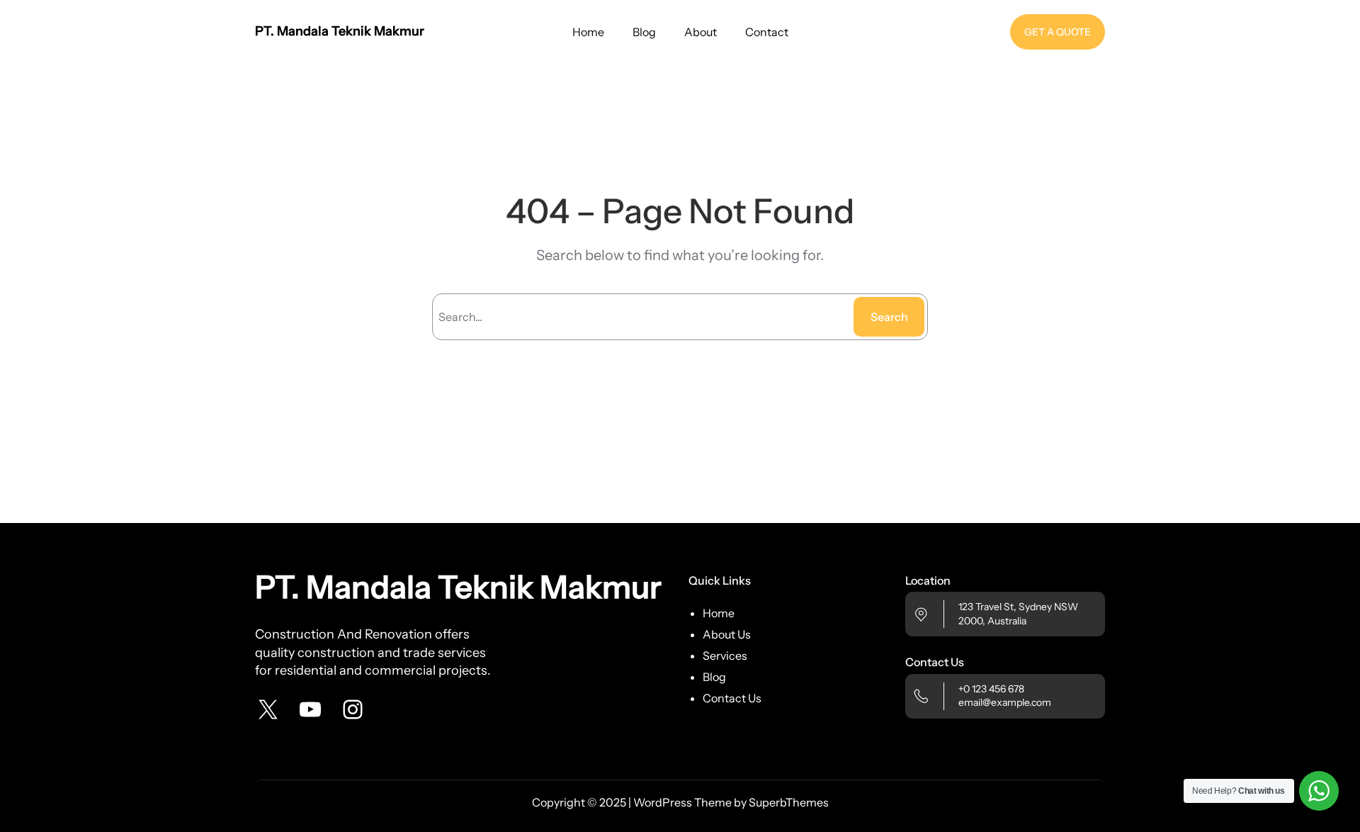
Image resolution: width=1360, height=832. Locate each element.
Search (889, 317)
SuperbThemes (789, 802)
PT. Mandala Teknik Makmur (339, 31)
